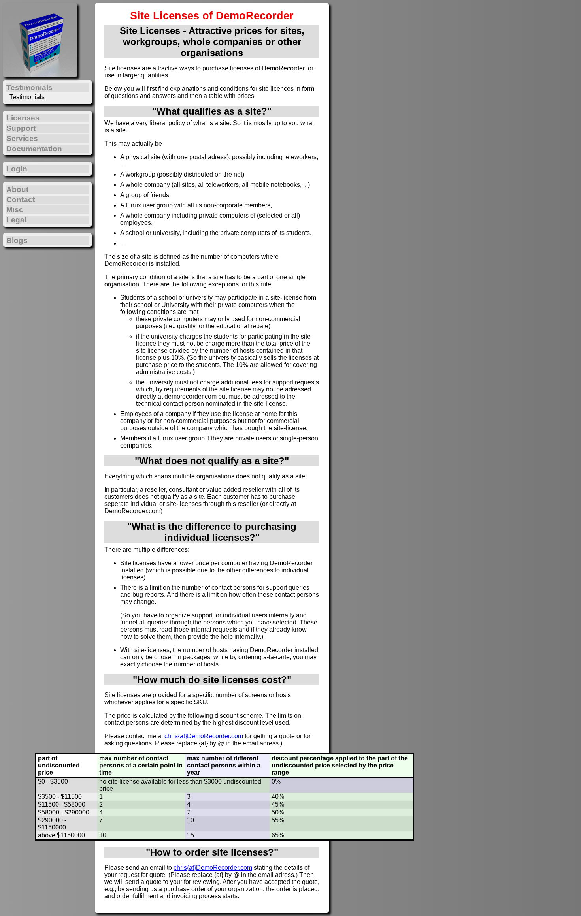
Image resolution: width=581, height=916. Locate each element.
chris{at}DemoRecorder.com (203, 736)
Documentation (34, 149)
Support (21, 128)
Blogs (17, 240)
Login (16, 169)
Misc (14, 209)
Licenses (23, 118)
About (17, 189)
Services (22, 138)
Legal (16, 220)
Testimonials (27, 97)
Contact (20, 200)
